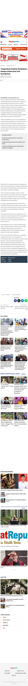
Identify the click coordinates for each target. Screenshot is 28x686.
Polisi (4, 617)
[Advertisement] (14, 14)
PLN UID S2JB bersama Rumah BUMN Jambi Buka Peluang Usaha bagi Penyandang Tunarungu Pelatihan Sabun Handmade (20, 366)
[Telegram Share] (22, 300)
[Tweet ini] (18, 300)
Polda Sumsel (6, 620)
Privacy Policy (20, 671)
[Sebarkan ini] (15, 300)
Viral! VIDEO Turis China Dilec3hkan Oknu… (15, 606)
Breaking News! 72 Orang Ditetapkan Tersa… (16, 500)
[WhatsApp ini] (25, 300)
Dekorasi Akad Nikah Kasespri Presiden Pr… (12, 595)
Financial (5, 622)
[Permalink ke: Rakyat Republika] (2, 77)
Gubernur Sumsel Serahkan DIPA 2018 (7, 306)
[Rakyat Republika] (14, 42)
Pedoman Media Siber (20, 673)
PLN (4, 628)
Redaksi (14, 675)
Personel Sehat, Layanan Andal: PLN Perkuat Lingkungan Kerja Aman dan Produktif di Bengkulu (21, 348)
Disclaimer (7, 673)
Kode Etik (7, 671)
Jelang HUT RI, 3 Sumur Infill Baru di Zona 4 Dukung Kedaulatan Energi (6, 348)
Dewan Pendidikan (5, 294)
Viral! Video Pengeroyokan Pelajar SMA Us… (12, 490)
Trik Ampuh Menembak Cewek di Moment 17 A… (14, 600)
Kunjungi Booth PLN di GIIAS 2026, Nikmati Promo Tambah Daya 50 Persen (21, 329)
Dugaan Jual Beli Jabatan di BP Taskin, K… (16, 494)
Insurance (5, 625)
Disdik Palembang (16, 294)
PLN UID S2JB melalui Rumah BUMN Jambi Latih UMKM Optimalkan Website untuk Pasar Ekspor (7, 365)
